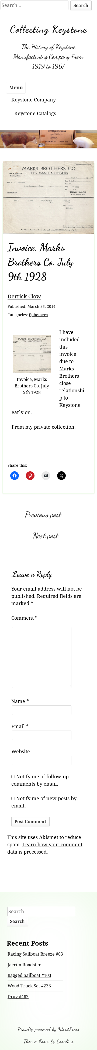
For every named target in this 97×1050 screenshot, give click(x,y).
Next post (45, 535)
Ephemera (38, 314)
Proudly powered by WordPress (48, 1029)
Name (20, 701)
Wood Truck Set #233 (29, 986)
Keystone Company (33, 99)
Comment (24, 618)
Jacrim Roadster (24, 965)
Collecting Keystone (48, 29)
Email (20, 726)
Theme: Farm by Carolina (49, 1041)
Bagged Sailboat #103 (29, 975)
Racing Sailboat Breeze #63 (35, 954)
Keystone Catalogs (35, 113)
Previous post (43, 514)
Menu (16, 87)
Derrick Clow (24, 296)
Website (20, 751)
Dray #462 (18, 997)
